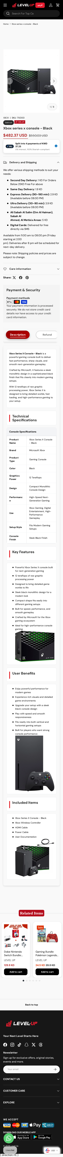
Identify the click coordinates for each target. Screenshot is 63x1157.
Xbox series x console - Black (25, 24)
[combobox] (31, 13)
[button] (57, 5)
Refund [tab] (47, 334)
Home (6, 24)
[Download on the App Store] (21, 1137)
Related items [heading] (31, 913)
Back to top (31, 1004)
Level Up (14, 1146)
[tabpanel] (31, 616)
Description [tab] (18, 334)
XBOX (6, 117)
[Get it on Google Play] (42, 1137)
